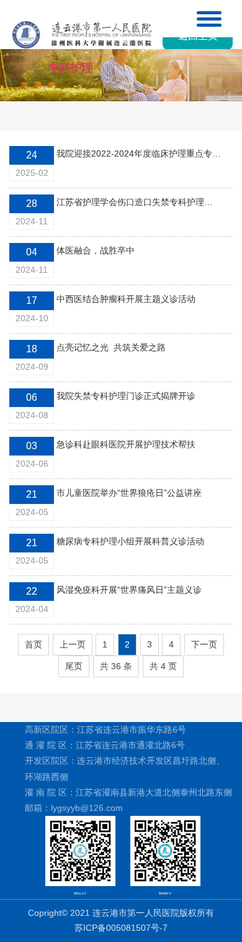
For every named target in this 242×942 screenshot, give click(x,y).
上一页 (73, 644)
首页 (33, 644)
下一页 (204, 644)
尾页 (74, 666)
